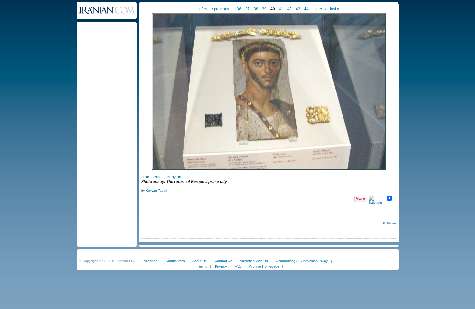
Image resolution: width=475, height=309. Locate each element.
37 (247, 9)
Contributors (175, 261)
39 (264, 9)
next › (321, 9)
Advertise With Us (254, 261)
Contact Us (223, 261)
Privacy (221, 266)
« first (203, 9)
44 (306, 9)
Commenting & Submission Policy (302, 261)
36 (239, 9)
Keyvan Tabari (156, 190)
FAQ (238, 266)
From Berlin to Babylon (161, 177)
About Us (199, 261)
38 (256, 9)
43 (298, 9)
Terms (202, 266)
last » (334, 9)
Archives (151, 261)
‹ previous (220, 9)
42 (289, 9)
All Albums (389, 223)
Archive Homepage (264, 266)
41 (281, 9)
